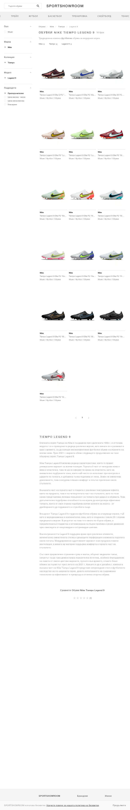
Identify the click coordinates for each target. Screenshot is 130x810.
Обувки (42, 26)
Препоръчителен (16, 93)
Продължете (119, 805)
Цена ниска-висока (16, 101)
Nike (10, 47)
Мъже (10, 32)
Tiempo (11, 62)
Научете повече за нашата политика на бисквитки (73, 805)
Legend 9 (12, 78)
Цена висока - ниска (16, 97)
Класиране (12, 104)
